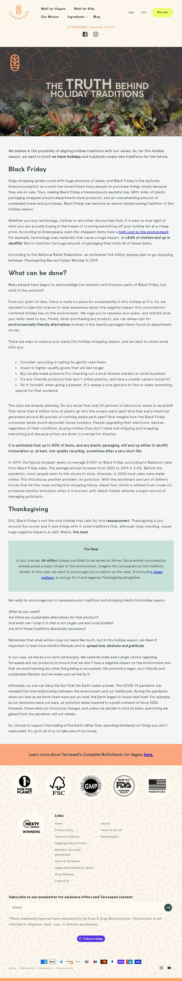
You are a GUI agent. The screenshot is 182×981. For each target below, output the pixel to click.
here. (148, 754)
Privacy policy (45, 968)
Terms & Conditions (67, 836)
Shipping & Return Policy (71, 843)
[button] (76, 17)
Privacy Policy (64, 830)
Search (105, 823)
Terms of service (111, 830)
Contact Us (62, 880)
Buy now (162, 12)
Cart (143, 12)
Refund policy (110, 836)
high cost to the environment (144, 232)
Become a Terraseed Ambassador (68, 852)
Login (131, 12)
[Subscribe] (168, 908)
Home (58, 823)
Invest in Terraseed (67, 861)
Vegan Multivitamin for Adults (74, 867)
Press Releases (64, 874)
